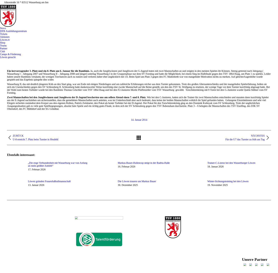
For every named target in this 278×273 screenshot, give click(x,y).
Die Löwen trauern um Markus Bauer (137, 181)
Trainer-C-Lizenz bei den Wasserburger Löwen (231, 162)
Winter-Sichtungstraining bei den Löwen (228, 181)
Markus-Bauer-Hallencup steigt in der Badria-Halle (144, 162)
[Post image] (16, 168)
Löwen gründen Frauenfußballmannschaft (49, 181)
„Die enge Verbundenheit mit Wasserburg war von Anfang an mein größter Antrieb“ (57, 164)
